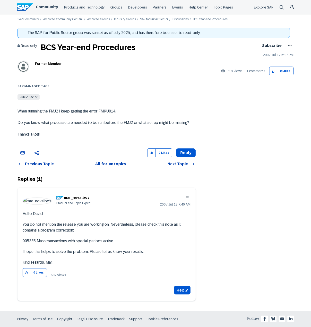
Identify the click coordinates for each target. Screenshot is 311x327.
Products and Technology (84, 7)
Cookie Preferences (162, 319)
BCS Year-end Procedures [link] (210, 19)
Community (47, 7)
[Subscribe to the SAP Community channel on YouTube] (282, 319)
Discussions (181, 19)
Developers (137, 7)
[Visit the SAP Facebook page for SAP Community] (265, 319)
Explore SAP (264, 7)
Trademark (116, 319)
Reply (182, 290)
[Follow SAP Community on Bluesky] (273, 319)
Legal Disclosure (90, 319)
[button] (273, 71)
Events (177, 7)
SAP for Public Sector (154, 19)
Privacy (22, 319)
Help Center (198, 7)
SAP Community (28, 19)
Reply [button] (185, 153)
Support (135, 319)
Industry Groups (125, 19)
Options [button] (289, 46)
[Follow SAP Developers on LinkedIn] (291, 319)
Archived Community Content (63, 19)
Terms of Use (43, 319)
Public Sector (28, 97)
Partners (159, 7)
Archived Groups (98, 19)
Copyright (64, 319)
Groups (116, 7)
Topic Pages (223, 7)
